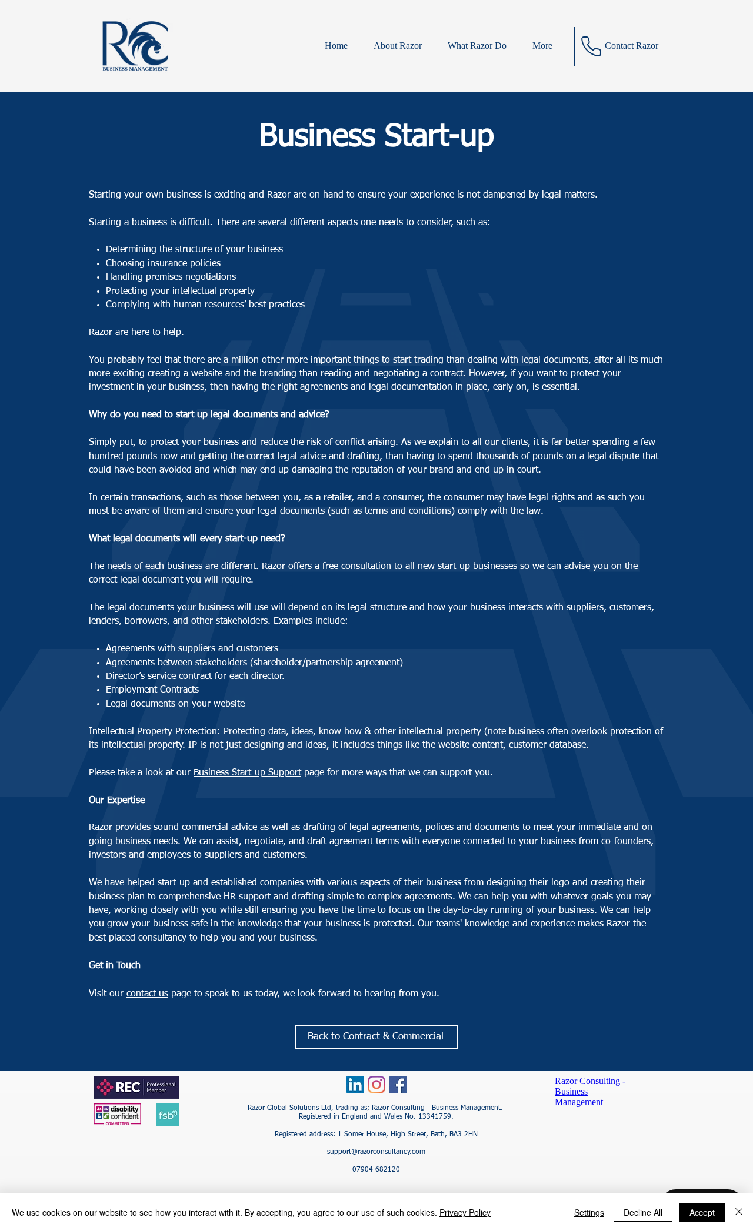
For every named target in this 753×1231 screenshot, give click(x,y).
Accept (702, 1212)
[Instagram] (376, 1084)
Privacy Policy (465, 1212)
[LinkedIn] (355, 1084)
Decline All (643, 1212)
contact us (147, 994)
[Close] (739, 1212)
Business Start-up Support (247, 773)
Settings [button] (589, 1212)
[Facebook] (398, 1084)
